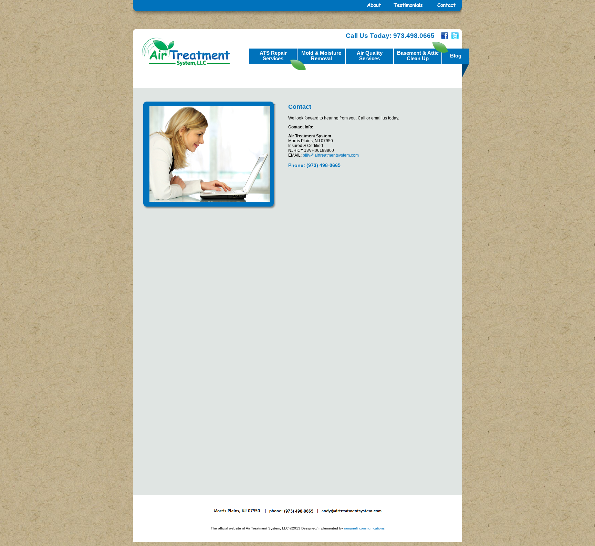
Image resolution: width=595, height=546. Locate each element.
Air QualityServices (370, 55)
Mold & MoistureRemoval (321, 55)
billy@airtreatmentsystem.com (331, 155)
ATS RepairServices (273, 55)
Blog (455, 56)
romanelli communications (364, 528)
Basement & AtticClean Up (418, 55)
